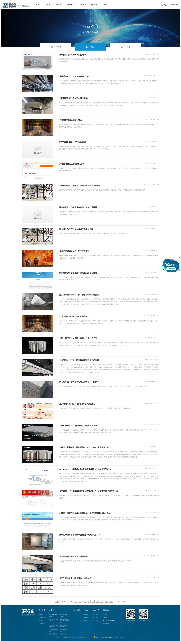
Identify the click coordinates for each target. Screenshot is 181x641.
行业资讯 (92, 47)
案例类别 (86, 620)
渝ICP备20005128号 (87, 637)
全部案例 (86, 617)
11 (106, 601)
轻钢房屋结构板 (53, 634)
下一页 (117, 601)
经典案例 (86, 614)
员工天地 (126, 47)
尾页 (123, 601)
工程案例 (83, 4)
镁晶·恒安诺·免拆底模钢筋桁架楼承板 (64, 620)
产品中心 (58, 4)
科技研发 (41, 620)
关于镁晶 (47, 4)
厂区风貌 (41, 623)
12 (111, 601)
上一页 (70, 601)
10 (101, 601)
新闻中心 (94, 4)
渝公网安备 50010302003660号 (104, 637)
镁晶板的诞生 (42, 617)
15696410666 (174, 4)
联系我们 (105, 4)
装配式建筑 (63, 634)
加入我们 (105, 617)
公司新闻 (57, 47)
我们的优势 (70, 4)
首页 (37, 4)
